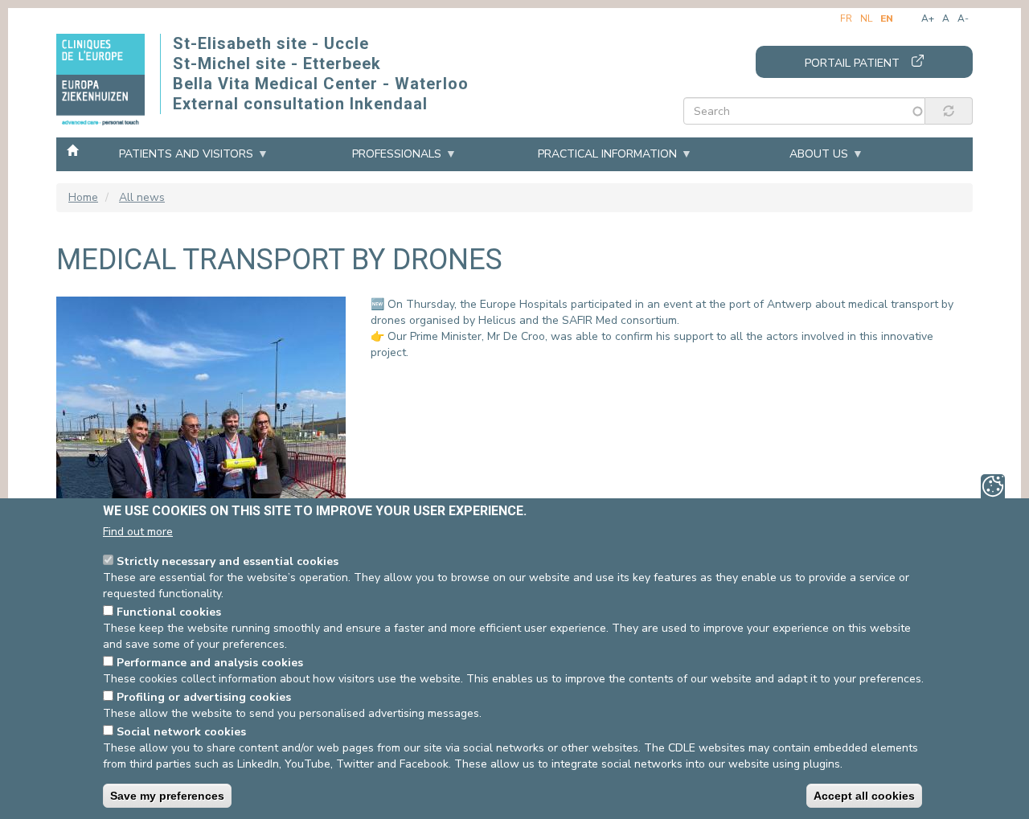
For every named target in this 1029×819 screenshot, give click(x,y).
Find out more (138, 531)
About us (818, 154)
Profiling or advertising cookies (204, 697)
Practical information (607, 154)
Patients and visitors (186, 154)
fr (846, 18)
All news (142, 197)
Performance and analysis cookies (210, 662)
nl (866, 18)
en (886, 18)
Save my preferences (167, 795)
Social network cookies (181, 731)
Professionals (396, 154)
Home (72, 149)
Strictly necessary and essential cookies (227, 561)
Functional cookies (169, 612)
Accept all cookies (864, 795)
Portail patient (852, 63)
